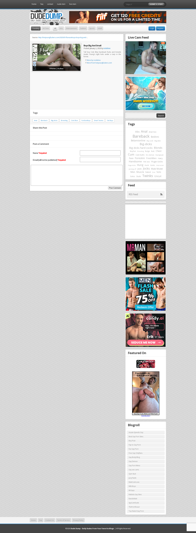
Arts (61, 28)
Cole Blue (74, 120)
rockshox (106, 48)
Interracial (160, 165)
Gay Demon (133, 461)
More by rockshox (94, 60)
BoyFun (133, 151)
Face (131, 158)
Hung (140, 164)
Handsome (135, 161)
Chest (158, 151)
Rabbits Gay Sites (135, 494)
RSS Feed (133, 194)
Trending (35, 28)
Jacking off (132, 169)
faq (41, 4)
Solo (159, 171)
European (160, 155)
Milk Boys (132, 486)
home (34, 4)
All (55, 28)
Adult (100, 28)
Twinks (147, 175)
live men (72, 4)
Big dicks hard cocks (141, 147)
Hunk (147, 165)
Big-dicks (54, 120)
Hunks (152, 165)
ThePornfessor (134, 507)
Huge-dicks (132, 165)
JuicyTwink (132, 478)
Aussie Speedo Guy (136, 432)
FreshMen (151, 158)
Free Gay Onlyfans (135, 453)
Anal (35, 120)
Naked (148, 172)
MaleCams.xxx (134, 482)
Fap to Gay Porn (135, 445)
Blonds (158, 148)
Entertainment (71, 28)
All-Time (46, 28)
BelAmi (155, 136)
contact (50, 4)
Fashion (83, 28)
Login (152, 28)
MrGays (131, 490)
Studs (138, 176)
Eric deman (150, 155)
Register (160, 28)
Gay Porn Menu (134, 465)
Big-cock (150, 141)
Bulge (147, 151)
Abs (137, 131)
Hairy (160, 158)
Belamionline (138, 140)
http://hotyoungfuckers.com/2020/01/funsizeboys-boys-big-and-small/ (64, 37)
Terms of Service (63, 520)
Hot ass (146, 161)
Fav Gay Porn (134, 449)
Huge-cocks (157, 161)
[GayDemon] (146, 367)
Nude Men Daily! (145, 415)
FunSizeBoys (85, 120)
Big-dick (158, 141)
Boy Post (132, 441)
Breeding (64, 120)
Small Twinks (98, 120)
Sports (91, 28)
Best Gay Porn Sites (136, 436)
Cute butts (140, 155)
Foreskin (140, 158)
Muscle (140, 171)
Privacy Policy (78, 520)
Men (132, 171)
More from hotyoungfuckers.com (99, 63)
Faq (40, 520)
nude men (61, 4)
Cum (131, 154)
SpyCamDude (134, 503)
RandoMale (133, 498)
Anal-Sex (152, 132)
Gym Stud (132, 474)
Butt (152, 151)
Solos (132, 176)
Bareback (44, 120)
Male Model (157, 168)
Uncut (157, 176)
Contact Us (49, 520)
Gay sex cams (134, 470)
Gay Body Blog (134, 457)
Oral (153, 172)
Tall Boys (110, 120)
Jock (139, 168)
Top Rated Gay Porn (136, 511)
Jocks (146, 168)
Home (33, 520)
